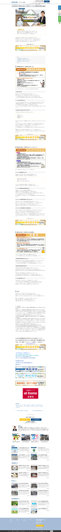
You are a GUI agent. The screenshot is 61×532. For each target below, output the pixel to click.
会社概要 (36, 3)
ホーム (30, 3)
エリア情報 (17, 520)
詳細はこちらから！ (18, 364)
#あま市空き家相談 (17, 407)
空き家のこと (23, 434)
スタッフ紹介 (24, 519)
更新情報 (17, 519)
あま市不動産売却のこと (21, 8)
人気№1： (23, 354)
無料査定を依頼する (25, 419)
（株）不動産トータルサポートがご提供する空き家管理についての (23, 362)
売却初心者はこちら (43, 3)
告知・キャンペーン (15, 434)
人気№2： (27, 355)
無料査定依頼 (39, 3)
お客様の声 (48, 3)
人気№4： (25, 357)
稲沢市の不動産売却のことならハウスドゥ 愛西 (41, 520)
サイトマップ (31, 520)
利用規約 (15, 529)
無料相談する (47, 1)
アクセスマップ (11, 520)
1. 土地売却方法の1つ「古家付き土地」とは (22, 58)
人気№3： (23, 356)
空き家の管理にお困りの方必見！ (19, 360)
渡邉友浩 (19, 425)
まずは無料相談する (37, 419)
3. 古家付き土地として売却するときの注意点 (23, 61)
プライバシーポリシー (19, 529)
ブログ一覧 (32, 3)
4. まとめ (18, 62)
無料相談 (11, 521)
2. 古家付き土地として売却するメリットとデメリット (24, 59)
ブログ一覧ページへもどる (30, 414)
